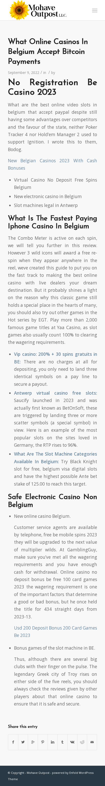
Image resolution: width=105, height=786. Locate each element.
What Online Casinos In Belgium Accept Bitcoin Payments (48, 52)
